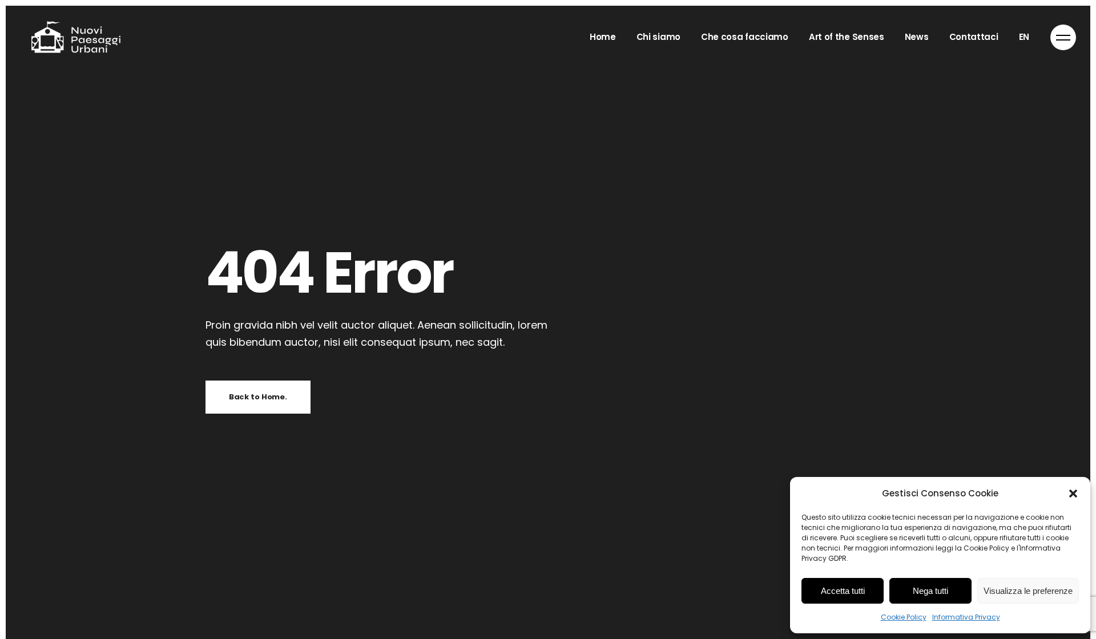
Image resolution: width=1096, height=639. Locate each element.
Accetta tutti (843, 591)
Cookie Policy (903, 617)
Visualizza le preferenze (1028, 591)
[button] (1073, 493)
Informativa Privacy (966, 617)
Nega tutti (930, 591)
